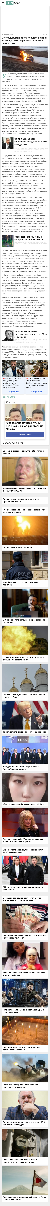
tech (13, 3)
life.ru (45, 35)
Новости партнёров (12, 443)
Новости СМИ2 (8, 397)
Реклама (9, 10)
